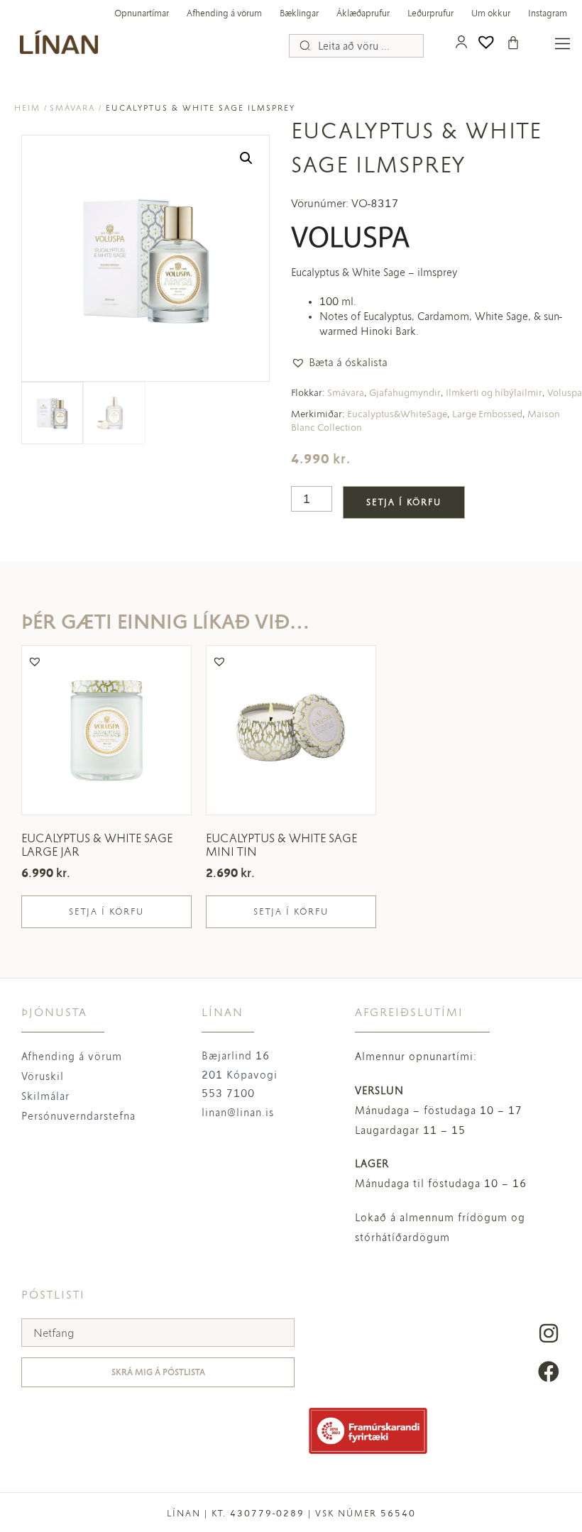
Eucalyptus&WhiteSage (397, 414)
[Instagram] (548, 1333)
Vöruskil (42, 1076)
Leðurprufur (430, 13)
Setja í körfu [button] (106, 912)
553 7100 (228, 1093)
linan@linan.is (238, 1112)
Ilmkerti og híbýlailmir (494, 392)
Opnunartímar (141, 13)
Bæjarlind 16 (236, 1056)
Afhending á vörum (224, 13)
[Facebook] (548, 1371)
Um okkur (490, 13)
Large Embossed (487, 414)
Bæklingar (299, 13)
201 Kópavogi (240, 1075)
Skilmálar (45, 1096)
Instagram (547, 13)
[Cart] (513, 42)
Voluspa (564, 392)
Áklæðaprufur (363, 13)
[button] (246, 158)
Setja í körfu (403, 502)
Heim (27, 107)
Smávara (72, 107)
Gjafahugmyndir (405, 392)
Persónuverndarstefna (78, 1116)
